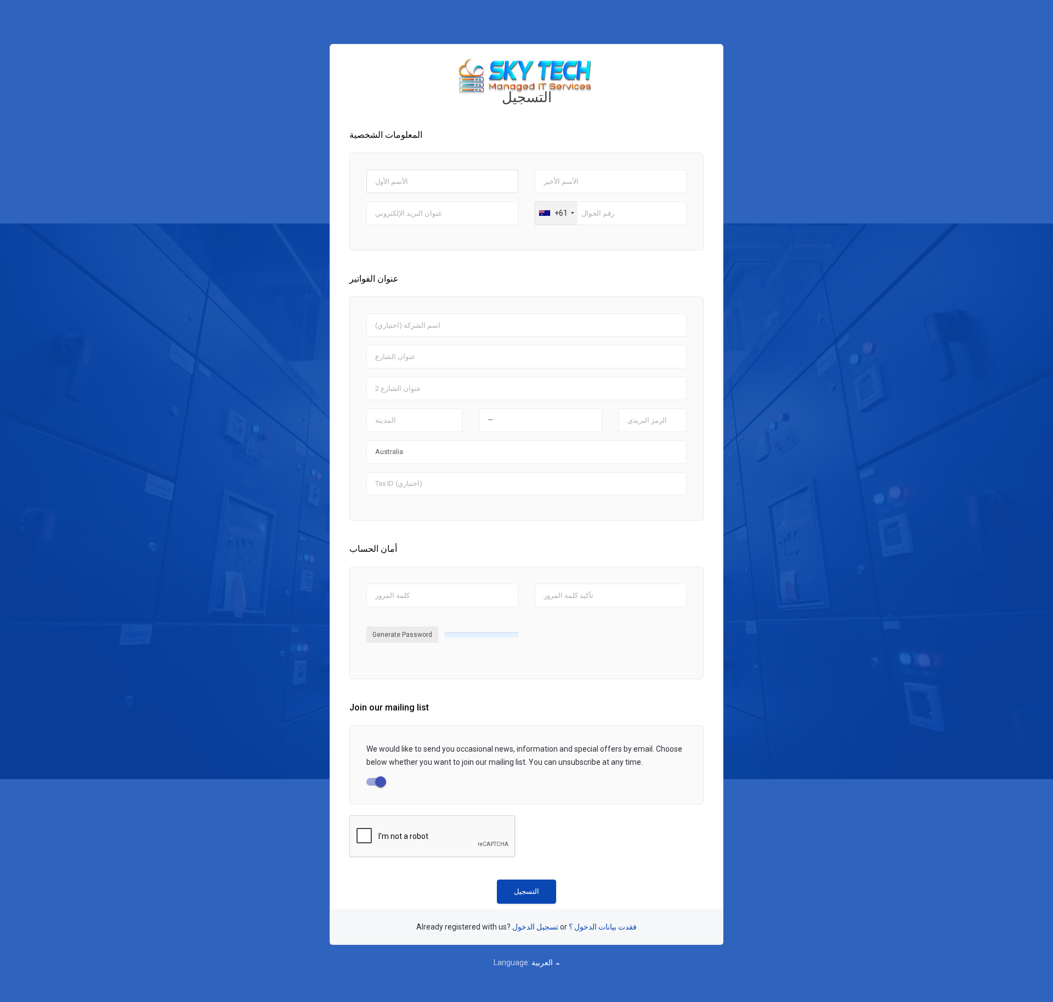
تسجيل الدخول (535, 926)
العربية (542, 962)
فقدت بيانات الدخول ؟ (603, 926)
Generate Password (402, 635)
